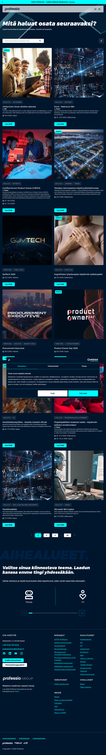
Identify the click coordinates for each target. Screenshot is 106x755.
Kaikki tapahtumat (61, 684)
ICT (81, 646)
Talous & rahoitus (86, 658)
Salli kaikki (83, 393)
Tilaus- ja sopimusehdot (63, 700)
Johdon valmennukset (62, 643)
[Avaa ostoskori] (95, 9)
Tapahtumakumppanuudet (65, 669)
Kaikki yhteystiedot (13, 660)
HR (81, 643)
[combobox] (23, 41)
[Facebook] (4, 653)
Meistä (56, 697)
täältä (17, 691)
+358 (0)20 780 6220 (10, 645)
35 (66, 535)
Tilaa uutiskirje (85, 687)
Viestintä (83, 671)
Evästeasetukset (39, 738)
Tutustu (72, 2)
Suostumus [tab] (22, 366)
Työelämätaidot (86, 665)
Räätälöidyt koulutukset (63, 663)
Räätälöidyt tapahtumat (63, 666)
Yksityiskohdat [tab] (53, 366)
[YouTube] (15, 653)
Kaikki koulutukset (87, 674)
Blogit (82, 684)
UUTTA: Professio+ (61, 639)
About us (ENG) (60, 713)
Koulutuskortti (59, 646)
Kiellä (53, 393)
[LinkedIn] (10, 653)
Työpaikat (58, 703)
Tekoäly (83, 662)
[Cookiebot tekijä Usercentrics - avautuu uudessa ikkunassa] (89, 360)
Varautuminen (85, 668)
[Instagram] (21, 653)
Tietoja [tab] (84, 366)
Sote (82, 655)
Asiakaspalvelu (86, 639)
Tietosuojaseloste (9, 738)
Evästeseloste (24, 738)
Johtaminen (84, 649)
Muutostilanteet (60, 649)
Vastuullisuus (59, 709)
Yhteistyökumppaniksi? (14, 665)
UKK (56, 706)
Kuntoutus (84, 652)
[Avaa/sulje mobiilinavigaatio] (99, 9)
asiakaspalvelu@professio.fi (13, 649)
